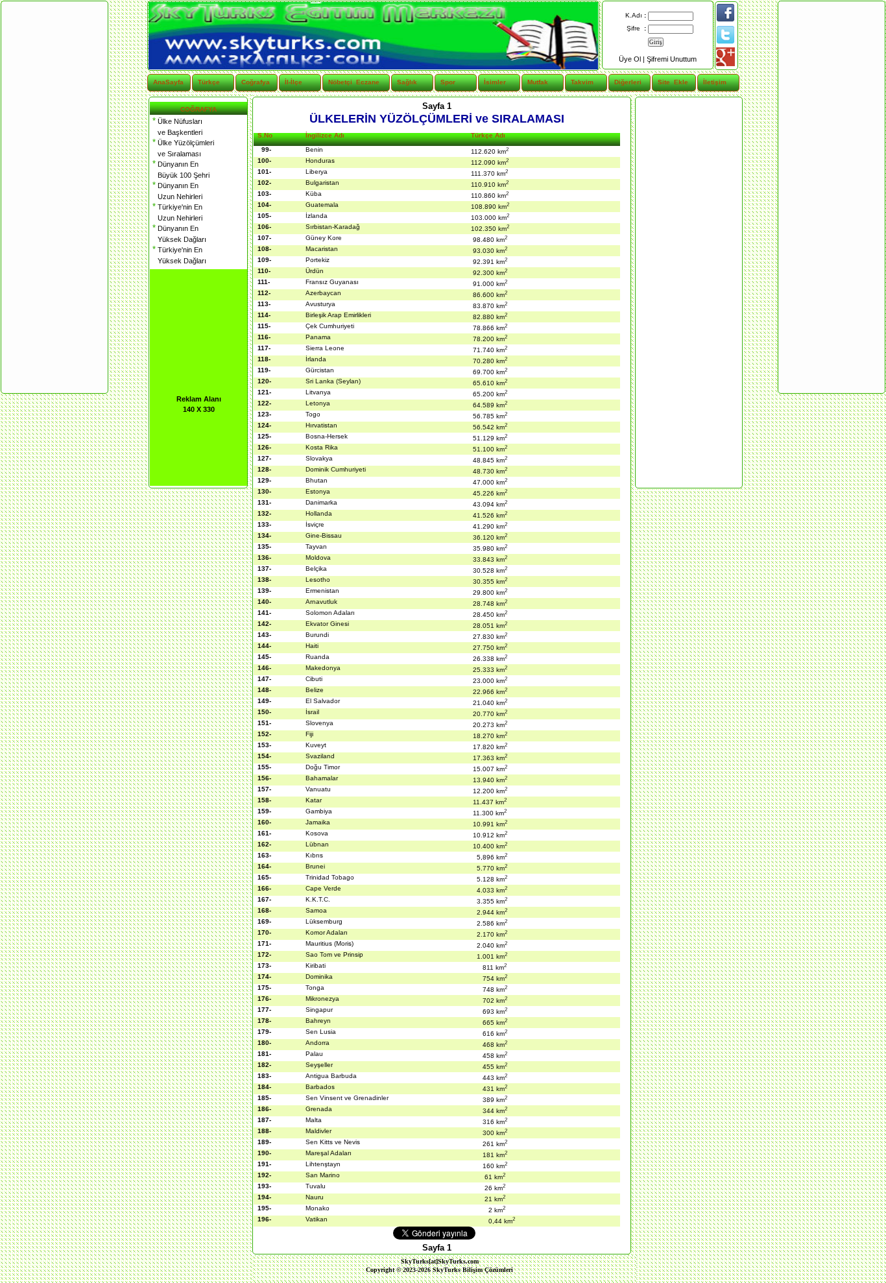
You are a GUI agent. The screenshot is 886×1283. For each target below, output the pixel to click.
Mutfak (537, 82)
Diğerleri (627, 82)
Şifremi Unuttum (672, 59)
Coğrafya (255, 82)
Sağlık (407, 82)
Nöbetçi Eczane (346, 82)
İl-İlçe (293, 82)
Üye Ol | (633, 59)
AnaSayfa (168, 82)
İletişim (714, 82)
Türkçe (209, 82)
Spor (447, 82)
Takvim (582, 82)
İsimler (495, 82)
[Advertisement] (688, 292)
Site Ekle (673, 82)
